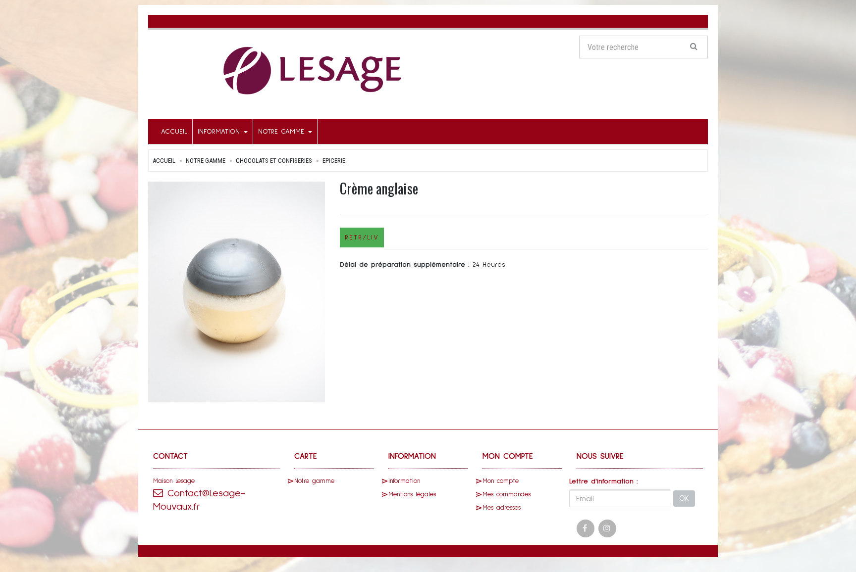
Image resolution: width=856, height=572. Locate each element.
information (220, 131)
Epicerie (333, 160)
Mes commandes (506, 494)
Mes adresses (501, 508)
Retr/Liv (362, 237)
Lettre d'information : (603, 481)
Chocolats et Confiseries (274, 160)
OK (684, 498)
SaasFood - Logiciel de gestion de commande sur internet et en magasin (314, 550)
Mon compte (500, 481)
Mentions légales (412, 494)
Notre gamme (282, 131)
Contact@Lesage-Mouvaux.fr (199, 500)
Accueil (174, 131)
